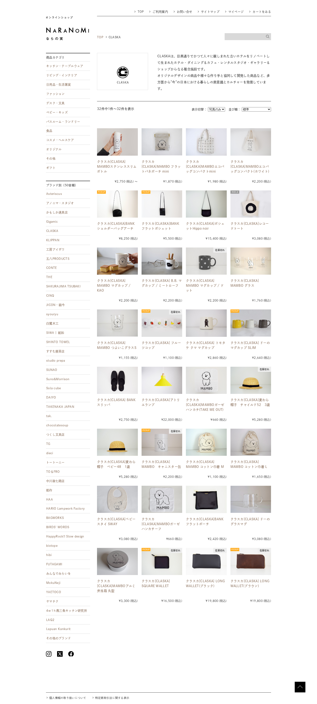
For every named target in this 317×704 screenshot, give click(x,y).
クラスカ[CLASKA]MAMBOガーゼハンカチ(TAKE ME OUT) (205, 404)
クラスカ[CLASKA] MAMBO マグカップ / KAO (114, 285)
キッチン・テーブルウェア (64, 66)
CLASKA (52, 230)
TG (48, 443)
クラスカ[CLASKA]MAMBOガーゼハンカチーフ (161, 524)
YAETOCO (53, 592)
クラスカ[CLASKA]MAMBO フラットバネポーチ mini (161, 166)
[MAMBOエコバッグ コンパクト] (250, 141)
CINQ (50, 295)
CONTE (51, 267)
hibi (49, 554)
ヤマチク (52, 601)
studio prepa (55, 360)
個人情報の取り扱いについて (67, 698)
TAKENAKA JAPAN (60, 406)
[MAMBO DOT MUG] (206, 261)
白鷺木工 (52, 323)
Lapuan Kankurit (58, 628)
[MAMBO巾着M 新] (206, 442)
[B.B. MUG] (162, 261)
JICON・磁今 (55, 304)
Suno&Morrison (58, 379)
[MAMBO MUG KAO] (117, 261)
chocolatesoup (57, 425)
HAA (49, 499)
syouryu (52, 314)
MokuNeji (53, 582)
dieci (49, 453)
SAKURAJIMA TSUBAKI (63, 286)
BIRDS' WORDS (57, 527)
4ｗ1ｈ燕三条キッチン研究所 (66, 610)
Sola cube (53, 388)
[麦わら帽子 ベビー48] (117, 442)
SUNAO (51, 369)
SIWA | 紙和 (55, 332)
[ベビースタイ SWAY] (117, 499)
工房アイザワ (55, 249)
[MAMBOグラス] (250, 261)
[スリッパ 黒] (117, 380)
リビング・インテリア (61, 75)
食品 (49, 130)
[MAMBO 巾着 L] (250, 442)
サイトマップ (210, 11)
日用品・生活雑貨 (58, 84)
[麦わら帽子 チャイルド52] (250, 380)
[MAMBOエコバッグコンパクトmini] (206, 141)
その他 (50, 158)
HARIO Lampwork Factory (65, 508)
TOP (141, 11)
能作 (49, 490)
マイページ (236, 11)
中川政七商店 (55, 480)
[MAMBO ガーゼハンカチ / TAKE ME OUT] (206, 380)
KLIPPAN (52, 240)
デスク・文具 (55, 103)
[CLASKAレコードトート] (250, 204)
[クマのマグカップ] (206, 323)
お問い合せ (184, 11)
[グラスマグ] (250, 499)
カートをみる (261, 11)
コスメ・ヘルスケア (60, 139)
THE (49, 277)
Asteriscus (54, 193)
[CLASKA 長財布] (206, 561)
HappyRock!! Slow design (65, 536)
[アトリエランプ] (162, 380)
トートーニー (55, 462)
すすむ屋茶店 (55, 351)
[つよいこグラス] (117, 323)
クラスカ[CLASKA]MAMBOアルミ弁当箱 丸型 (116, 585)
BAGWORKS (55, 517)
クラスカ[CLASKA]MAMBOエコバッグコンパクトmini (205, 166)
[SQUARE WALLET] (162, 561)
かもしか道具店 (57, 212)
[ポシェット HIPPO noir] (206, 204)
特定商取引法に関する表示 (112, 698)
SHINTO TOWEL (58, 342)
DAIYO (51, 397)
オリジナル (53, 149)
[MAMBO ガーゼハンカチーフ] (162, 499)
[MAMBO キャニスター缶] (162, 442)
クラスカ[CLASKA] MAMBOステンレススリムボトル (117, 166)
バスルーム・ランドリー (63, 121)
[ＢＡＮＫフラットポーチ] (206, 499)
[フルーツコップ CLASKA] (162, 323)
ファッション (55, 93)
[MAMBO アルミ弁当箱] (117, 561)
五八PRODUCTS (57, 258)
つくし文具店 (55, 434)
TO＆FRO (53, 471)
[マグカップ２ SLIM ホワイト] (250, 323)
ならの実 (67, 28)
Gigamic (52, 221)
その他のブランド (58, 638)
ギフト (50, 167)
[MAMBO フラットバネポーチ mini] (162, 141)
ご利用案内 (160, 11)
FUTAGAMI (54, 564)
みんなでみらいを (58, 573)
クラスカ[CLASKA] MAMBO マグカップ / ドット (205, 285)
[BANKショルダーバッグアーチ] (117, 204)
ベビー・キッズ (57, 112)
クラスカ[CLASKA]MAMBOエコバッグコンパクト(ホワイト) (249, 166)
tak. (49, 416)
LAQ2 (50, 619)
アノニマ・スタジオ (60, 203)
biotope (52, 545)
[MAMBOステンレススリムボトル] (117, 141)
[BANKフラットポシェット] (162, 204)
